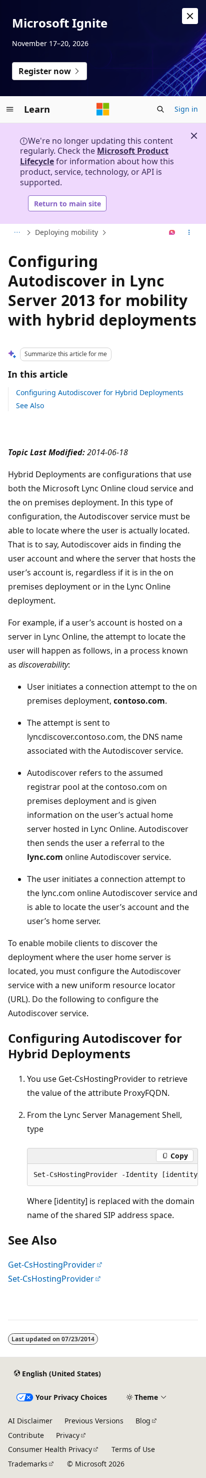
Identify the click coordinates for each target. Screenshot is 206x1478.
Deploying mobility (66, 232)
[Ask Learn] (172, 233)
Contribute (26, 1435)
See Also (30, 405)
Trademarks (28, 1463)
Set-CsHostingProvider (51, 1278)
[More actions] (189, 233)
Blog (143, 1420)
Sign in (186, 109)
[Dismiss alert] (190, 16)
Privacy (68, 1435)
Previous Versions (94, 1420)
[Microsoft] (103, 109)
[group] (112, 1175)
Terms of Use (133, 1449)
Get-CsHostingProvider (52, 1264)
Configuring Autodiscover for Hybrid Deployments (100, 392)
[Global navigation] (10, 109)
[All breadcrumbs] (17, 233)
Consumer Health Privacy (50, 1449)
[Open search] (160, 109)
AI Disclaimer (30, 1420)
